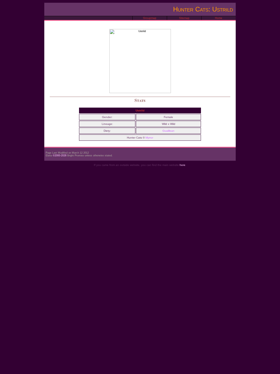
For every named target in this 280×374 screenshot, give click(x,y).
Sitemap (184, 17)
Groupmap (149, 17)
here (182, 164)
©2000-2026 (59, 155)
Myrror (149, 137)
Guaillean (168, 130)
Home (218, 17)
